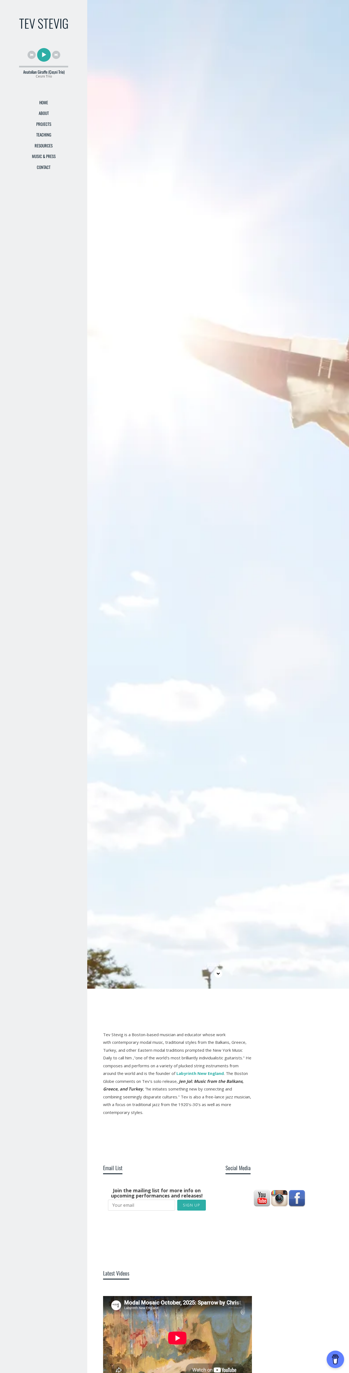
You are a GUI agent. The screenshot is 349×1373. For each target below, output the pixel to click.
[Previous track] (32, 55)
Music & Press (44, 156)
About (44, 113)
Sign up (191, 1205)
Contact (43, 167)
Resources (44, 145)
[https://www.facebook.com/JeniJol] (297, 1198)
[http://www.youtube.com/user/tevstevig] (262, 1198)
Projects (43, 124)
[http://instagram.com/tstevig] (279, 1198)
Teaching (43, 135)
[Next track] (56, 55)
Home (43, 102)
